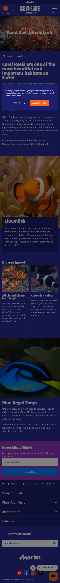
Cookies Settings (19, 103)
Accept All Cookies (39, 103)
